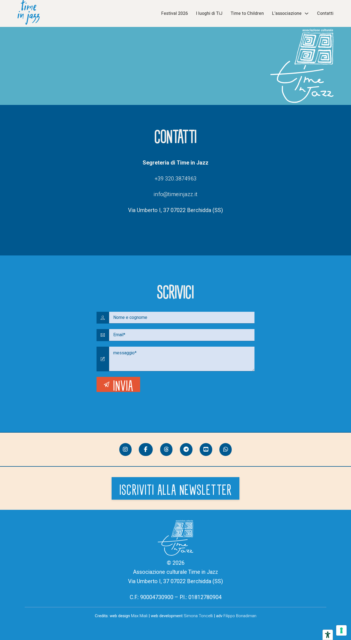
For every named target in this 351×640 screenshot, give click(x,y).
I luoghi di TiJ (209, 13)
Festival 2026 (174, 13)
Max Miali (139, 616)
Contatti (325, 13)
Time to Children (247, 13)
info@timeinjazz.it (175, 194)
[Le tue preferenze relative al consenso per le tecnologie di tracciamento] (341, 630)
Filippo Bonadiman (239, 616)
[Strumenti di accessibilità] (327, 635)
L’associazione (287, 13)
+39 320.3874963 (176, 179)
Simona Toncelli (198, 616)
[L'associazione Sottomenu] (306, 13)
